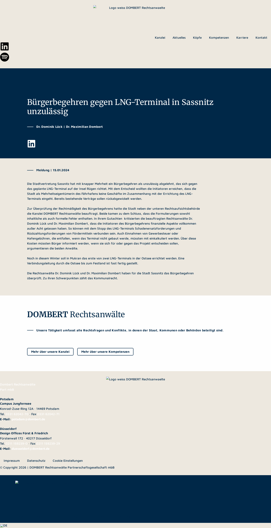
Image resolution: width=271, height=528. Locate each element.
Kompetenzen (219, 37)
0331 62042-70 (17, 414)
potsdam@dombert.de (28, 419)
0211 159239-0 (16, 443)
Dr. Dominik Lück (67, 273)
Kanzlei (160, 37)
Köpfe (197, 37)
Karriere (242, 37)
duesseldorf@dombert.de (31, 448)
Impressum (12, 460)
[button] (135, 525)
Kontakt (261, 37)
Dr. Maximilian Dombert (104, 273)
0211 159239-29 (48, 443)
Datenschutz (36, 460)
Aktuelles (179, 37)
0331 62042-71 (48, 414)
